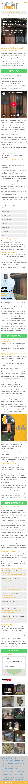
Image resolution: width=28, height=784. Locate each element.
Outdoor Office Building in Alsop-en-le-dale (12, 760)
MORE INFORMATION (14, 503)
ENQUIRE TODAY (14, 336)
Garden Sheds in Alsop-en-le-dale (10, 758)
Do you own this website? (10, 666)
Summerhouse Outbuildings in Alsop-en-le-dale (13, 772)
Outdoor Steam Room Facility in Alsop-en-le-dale (13, 764)
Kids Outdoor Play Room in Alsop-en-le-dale (14, 776)
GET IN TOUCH (14, 651)
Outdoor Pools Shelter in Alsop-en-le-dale (13, 777)
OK (20, 666)
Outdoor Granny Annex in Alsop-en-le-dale (12, 762)
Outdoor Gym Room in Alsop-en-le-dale (12, 766)
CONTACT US (14, 71)
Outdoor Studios (6, 757)
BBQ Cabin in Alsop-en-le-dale (9, 768)
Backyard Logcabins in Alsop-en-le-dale (13, 779)
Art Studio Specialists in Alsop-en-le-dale (13, 774)
